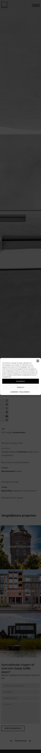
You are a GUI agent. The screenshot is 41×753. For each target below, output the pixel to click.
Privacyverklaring (24, 391)
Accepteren (20, 381)
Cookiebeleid (14, 391)
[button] (38, 361)
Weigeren (20, 387)
